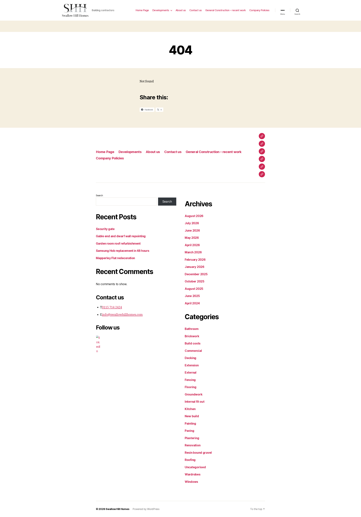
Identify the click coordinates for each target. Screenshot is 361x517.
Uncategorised (195, 467)
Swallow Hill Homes (117, 509)
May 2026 (192, 237)
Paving (189, 431)
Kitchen (190, 409)
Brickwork (192, 336)
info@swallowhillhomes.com (122, 315)
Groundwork (193, 394)
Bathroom (192, 329)
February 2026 (195, 259)
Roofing (190, 460)
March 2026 (193, 252)
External (190, 372)
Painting (190, 423)
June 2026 (192, 230)
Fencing (190, 380)
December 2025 (196, 274)
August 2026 (194, 216)
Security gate (105, 229)
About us (181, 10)
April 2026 (192, 245)
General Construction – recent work (225, 10)
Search (99, 195)
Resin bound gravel (198, 452)
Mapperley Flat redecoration (115, 258)
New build (192, 416)
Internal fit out (194, 401)
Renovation (192, 445)
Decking (190, 358)
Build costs (193, 343)
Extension (192, 365)
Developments (160, 10)
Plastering (192, 438)
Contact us (195, 10)
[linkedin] (98, 344)
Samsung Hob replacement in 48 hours (122, 250)
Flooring (190, 387)
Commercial (193, 351)
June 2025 (192, 296)
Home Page (142, 10)
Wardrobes (193, 474)
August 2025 (194, 289)
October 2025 (194, 281)
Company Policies (259, 10)
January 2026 (194, 267)
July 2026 (192, 223)
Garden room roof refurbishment (118, 243)
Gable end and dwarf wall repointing (121, 236)
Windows (191, 482)
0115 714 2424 (112, 307)
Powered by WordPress (146, 509)
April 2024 (192, 303)
